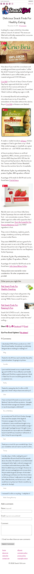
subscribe (5, 556)
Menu (30, 4)
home (4, 550)
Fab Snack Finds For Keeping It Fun (9, 307)
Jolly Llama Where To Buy (18, 266)
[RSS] (10, 3)
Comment (4, 523)
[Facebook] (4, 3)
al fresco (23, 141)
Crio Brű (4, 81)
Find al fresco (14, 180)
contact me (5, 558)
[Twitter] (7, 3)
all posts (19, 550)
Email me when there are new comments (16, 539)
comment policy (22, 553)
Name (3, 508)
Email (26, 326)
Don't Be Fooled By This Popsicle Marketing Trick (16, 223)
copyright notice (22, 558)
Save (4, 43)
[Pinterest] (1, 3)
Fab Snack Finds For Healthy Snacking (9, 288)
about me (5, 553)
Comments (22, 26)
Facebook (17, 326)
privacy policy (21, 556)
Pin (10, 326)
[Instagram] (12, 3)
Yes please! (24, 332)
